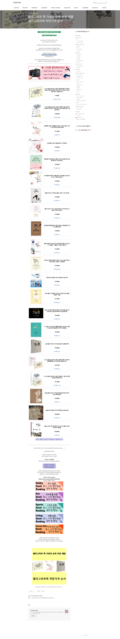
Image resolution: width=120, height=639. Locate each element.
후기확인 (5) (57, 285)
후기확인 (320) (57, 269)
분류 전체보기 (77, 35)
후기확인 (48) (57, 351)
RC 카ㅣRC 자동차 (80, 41)
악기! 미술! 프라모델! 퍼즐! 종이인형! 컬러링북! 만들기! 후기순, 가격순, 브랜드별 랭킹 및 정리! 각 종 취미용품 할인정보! (47, 612)
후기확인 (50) (57, 168)
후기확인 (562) (57, 117)
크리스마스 (78, 115)
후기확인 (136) (57, 385)
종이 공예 (78, 62)
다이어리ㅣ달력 (79, 108)
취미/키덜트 (25, 7)
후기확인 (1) (57, 401)
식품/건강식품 (67, 7)
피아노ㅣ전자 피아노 (80, 81)
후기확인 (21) (57, 335)
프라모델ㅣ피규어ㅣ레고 (79, 44)
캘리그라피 (78, 67)
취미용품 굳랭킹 (17, 2)
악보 (77, 92)
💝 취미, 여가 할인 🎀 (80, 119)
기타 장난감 (77, 111)
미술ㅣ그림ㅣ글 (78, 64)
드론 (77, 39)
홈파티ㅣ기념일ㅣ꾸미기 (79, 113)
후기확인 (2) (57, 234)
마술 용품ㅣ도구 (79, 76)
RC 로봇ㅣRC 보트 (80, 42)
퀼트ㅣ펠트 (78, 59)
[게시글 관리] (34, 591)
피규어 (78, 47)
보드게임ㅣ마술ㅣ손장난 (79, 73)
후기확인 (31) (57, 252)
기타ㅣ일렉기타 (79, 84)
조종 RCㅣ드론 (78, 37)
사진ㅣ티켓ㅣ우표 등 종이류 (81, 104)
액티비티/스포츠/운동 (55, 7)
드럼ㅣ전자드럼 (79, 89)
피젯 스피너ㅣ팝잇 (80, 78)
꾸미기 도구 (79, 109)
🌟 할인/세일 (16, 7)
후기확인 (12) (57, 217)
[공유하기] (33, 591)
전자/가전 (76, 7)
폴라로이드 (78, 99)
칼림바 (78, 83)
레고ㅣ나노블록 (79, 49)
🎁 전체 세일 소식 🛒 (79, 117)
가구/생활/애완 (85, 7)
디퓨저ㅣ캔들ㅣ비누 (80, 60)
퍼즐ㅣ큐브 (78, 71)
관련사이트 (86, 635)
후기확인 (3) (57, 150)
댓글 (29, 604)
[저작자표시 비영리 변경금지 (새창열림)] (43, 591)
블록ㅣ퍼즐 (77, 69)
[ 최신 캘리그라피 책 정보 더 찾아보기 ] (49, 439)
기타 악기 (78, 90)
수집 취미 (77, 102)
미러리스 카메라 (79, 97)
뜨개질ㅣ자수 (79, 54)
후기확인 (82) (57, 319)
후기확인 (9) (57, 134)
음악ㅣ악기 (77, 80)
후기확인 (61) (57, 200)
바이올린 (78, 87)
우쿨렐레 (78, 86)
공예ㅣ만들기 (77, 52)
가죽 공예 (78, 56)
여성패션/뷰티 (34, 7)
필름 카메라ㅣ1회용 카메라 (81, 100)
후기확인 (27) (57, 417)
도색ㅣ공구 (78, 50)
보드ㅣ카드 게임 (79, 75)
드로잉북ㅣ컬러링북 (80, 65)
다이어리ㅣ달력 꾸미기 (79, 106)
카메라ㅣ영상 (77, 94)
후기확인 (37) (57, 302)
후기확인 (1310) (57, 99)
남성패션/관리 (44, 7)
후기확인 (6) (57, 184)
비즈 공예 (78, 57)
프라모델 (78, 46)
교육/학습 (104, 7)
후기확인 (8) (57, 368)
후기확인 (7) (57, 435)
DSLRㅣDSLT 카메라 (80, 96)
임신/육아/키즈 (95, 7)
